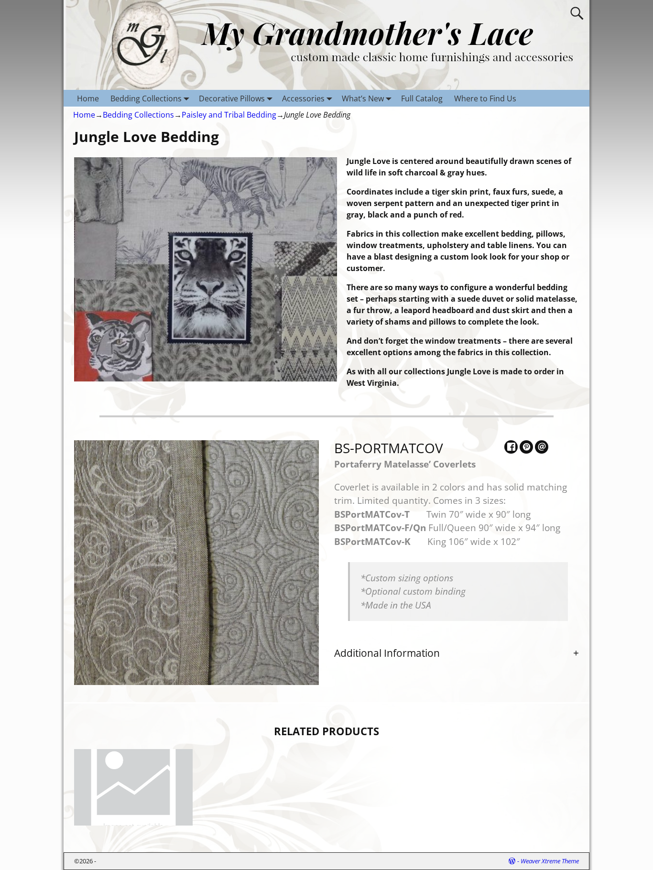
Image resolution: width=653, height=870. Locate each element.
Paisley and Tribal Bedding (229, 114)
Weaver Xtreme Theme (550, 861)
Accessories (303, 98)
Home (88, 98)
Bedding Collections (146, 98)
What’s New (363, 98)
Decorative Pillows (232, 98)
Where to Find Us (485, 98)
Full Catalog (422, 98)
